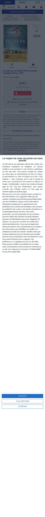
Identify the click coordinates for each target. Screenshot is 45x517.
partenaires (16, 194)
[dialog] (22, 336)
